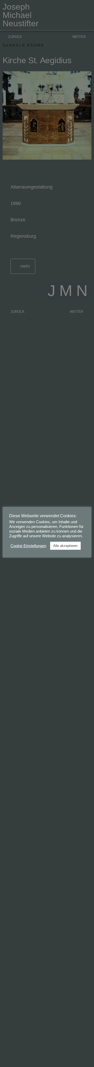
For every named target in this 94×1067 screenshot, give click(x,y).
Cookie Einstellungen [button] (28, 546)
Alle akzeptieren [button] (65, 546)
